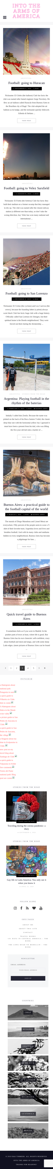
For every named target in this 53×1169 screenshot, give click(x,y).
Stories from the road (33, 394)
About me (28, 925)
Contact (28, 932)
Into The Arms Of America (26, 11)
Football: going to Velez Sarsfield (26, 188)
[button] (5, 17)
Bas (37, 88)
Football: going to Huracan (26, 83)
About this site (28, 928)
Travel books (28, 936)
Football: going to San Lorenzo (27, 293)
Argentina (26, 78)
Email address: (18, 964)
